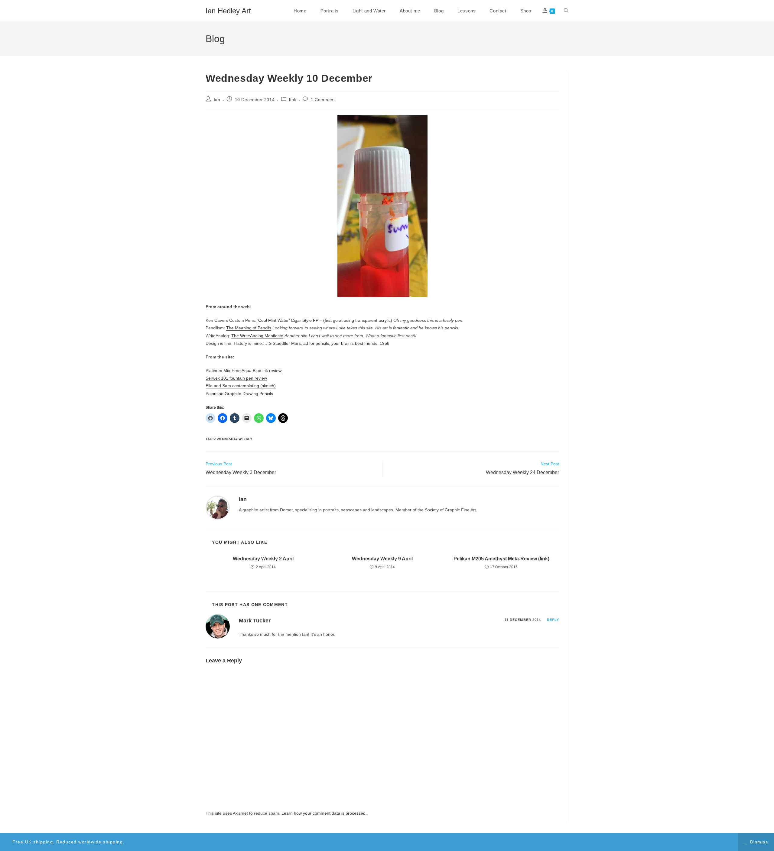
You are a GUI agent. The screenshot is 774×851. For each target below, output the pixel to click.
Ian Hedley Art (228, 11)
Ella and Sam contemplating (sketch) (241, 385)
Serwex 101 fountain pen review (236, 378)
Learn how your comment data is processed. (324, 813)
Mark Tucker (255, 621)
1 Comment (323, 99)
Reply (553, 620)
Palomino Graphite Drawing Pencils (239, 393)
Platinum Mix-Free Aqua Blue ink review (243, 370)
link (292, 99)
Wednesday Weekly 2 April (263, 558)
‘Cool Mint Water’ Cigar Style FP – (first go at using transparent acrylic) (324, 320)
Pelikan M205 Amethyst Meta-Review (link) (501, 558)
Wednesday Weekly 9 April (382, 558)
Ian (217, 99)
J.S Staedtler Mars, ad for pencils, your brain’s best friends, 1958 (327, 343)
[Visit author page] (218, 507)
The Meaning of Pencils (248, 327)
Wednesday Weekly (234, 439)
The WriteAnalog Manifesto (257, 335)
